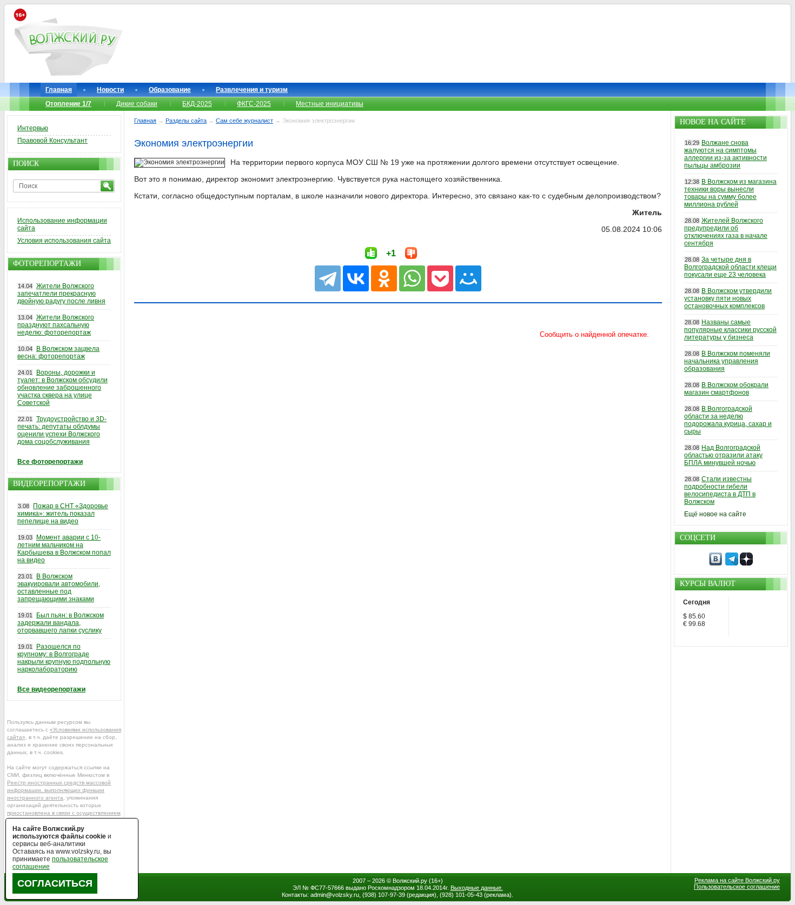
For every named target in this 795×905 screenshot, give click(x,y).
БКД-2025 (197, 104)
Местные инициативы (329, 104)
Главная (58, 90)
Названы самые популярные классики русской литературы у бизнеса (730, 329)
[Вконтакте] (715, 563)
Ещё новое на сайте (715, 514)
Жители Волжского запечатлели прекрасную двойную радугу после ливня (61, 293)
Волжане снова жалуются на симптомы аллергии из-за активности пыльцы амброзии (725, 154)
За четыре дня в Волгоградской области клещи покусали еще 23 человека (730, 267)
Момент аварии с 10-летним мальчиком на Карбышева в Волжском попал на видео (64, 549)
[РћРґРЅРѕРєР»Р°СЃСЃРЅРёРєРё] (384, 278)
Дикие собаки (136, 104)
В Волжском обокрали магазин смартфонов (726, 388)
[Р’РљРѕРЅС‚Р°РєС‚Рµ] (356, 278)
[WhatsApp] (412, 278)
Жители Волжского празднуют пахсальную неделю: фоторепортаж (55, 325)
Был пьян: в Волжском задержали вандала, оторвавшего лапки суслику (60, 622)
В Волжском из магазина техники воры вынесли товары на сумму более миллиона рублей (730, 193)
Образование (170, 90)
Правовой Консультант (52, 140)
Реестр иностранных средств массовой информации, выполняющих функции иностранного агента (59, 790)
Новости (110, 90)
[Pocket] (440, 278)
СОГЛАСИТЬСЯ (54, 883)
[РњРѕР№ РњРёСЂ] (468, 278)
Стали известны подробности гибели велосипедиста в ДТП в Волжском (720, 490)
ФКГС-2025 (254, 104)
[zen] (746, 563)
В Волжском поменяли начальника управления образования (727, 361)
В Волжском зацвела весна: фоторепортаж (58, 352)
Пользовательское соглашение (737, 886)
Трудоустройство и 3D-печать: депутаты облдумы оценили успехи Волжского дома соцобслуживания (62, 430)
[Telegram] (328, 278)
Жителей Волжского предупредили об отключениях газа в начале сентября (725, 232)
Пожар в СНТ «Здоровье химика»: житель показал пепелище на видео (62, 513)
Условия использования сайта (64, 240)
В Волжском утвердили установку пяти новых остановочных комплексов (728, 298)
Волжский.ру (410, 880)
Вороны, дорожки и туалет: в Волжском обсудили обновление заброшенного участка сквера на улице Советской (62, 388)
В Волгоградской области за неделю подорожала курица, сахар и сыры (728, 420)
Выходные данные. (477, 887)
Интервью (32, 128)
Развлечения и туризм (252, 90)
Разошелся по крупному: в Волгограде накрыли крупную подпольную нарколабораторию (63, 658)
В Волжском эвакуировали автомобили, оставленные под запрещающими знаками (58, 588)
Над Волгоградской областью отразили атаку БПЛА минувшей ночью (723, 455)
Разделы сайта (186, 120)
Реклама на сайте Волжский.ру (737, 880)
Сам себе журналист (244, 120)
